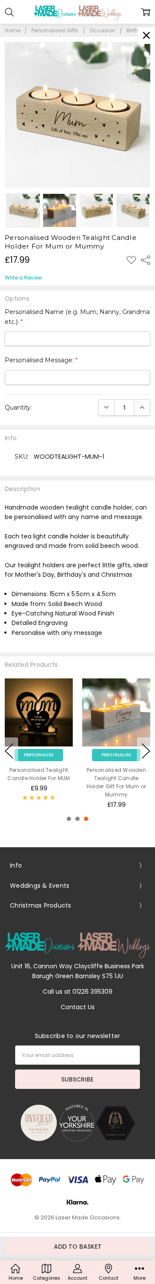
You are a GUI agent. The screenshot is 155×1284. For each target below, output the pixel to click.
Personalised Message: (41, 360)
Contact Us (78, 1007)
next (146, 750)
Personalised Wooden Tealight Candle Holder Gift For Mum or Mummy (116, 782)
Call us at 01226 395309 (77, 991)
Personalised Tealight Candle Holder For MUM (38, 774)
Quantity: (18, 407)
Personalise (38, 755)
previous (9, 750)
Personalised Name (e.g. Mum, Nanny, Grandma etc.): (77, 316)
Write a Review (23, 278)
